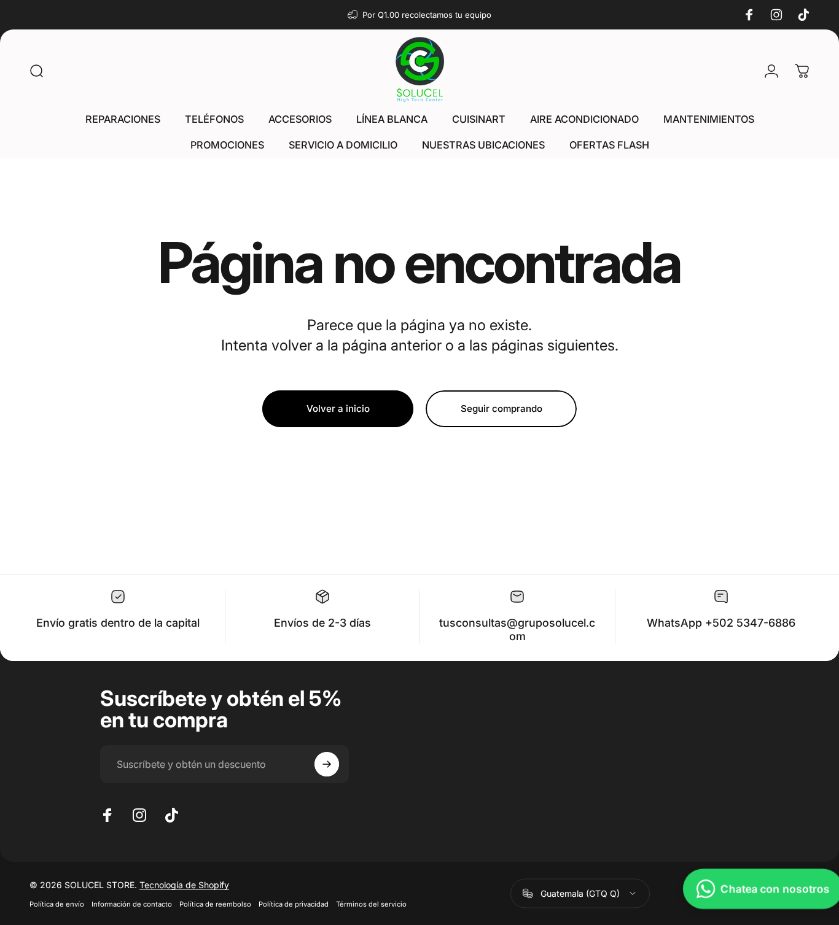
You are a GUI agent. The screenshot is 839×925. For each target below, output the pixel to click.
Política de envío (56, 903)
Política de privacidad (294, 903)
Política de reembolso (215, 903)
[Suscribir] (326, 764)
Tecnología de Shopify (184, 884)
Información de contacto (132, 903)
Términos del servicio (371, 903)
